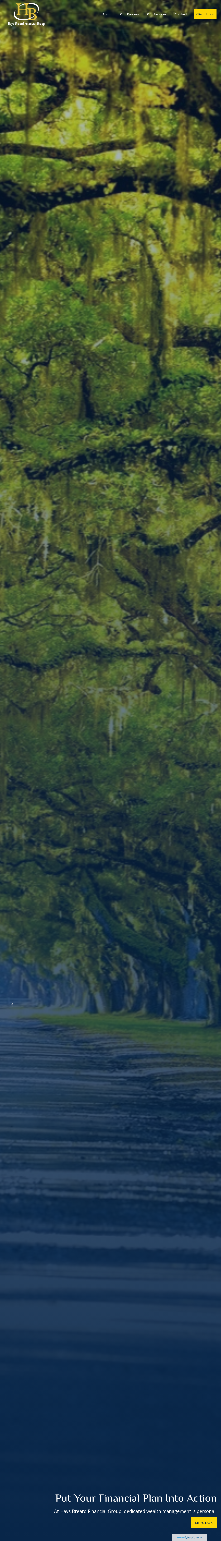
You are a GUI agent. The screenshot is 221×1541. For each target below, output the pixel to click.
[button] (107, 14)
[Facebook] (12, 1005)
